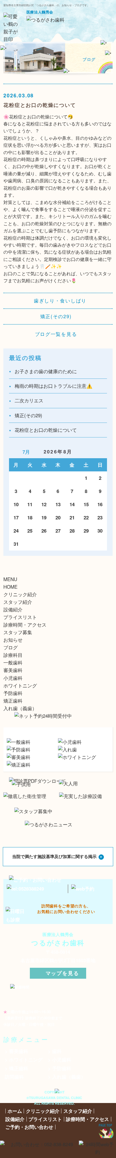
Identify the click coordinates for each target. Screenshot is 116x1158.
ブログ (10, 647)
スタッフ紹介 (17, 602)
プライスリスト (20, 617)
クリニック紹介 (20, 594)
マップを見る (62, 972)
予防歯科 (13, 693)
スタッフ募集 (17, 632)
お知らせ (13, 639)
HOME (10, 586)
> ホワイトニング (24, 1059)
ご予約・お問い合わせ (29, 1126)
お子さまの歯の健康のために (46, 371)
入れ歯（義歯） (20, 708)
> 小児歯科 (59, 1059)
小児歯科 (13, 678)
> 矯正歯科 (16, 1068)
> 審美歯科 (16, 1051)
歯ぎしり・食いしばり (60, 300)
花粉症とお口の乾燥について (46, 429)
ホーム (15, 1110)
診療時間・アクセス (24, 624)
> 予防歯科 (59, 1068)
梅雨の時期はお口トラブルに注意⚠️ (53, 385)
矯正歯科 (13, 700)
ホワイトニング (20, 685)
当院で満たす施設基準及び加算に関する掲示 (54, 856)
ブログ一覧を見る (56, 334)
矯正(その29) (56, 316)
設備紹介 (13, 609)
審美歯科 (13, 670)
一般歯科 (13, 662)
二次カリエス (29, 400)
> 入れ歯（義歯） (67, 1076)
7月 (26, 451)
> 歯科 (55, 1051)
